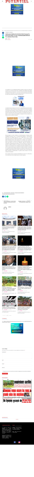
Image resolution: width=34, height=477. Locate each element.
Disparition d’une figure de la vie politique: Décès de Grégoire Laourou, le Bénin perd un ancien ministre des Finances (9, 268)
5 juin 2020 (9, 39)
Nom (3, 360)
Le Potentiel (20, 310)
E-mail (3, 363)
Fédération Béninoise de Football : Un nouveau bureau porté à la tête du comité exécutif (9, 227)
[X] (17, 442)
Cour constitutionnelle (7, 192)
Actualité (7, 32)
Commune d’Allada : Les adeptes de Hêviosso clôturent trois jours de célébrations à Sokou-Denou (24, 308)
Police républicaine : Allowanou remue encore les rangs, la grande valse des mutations (25, 288)
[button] (3, 391)
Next (7, 315)
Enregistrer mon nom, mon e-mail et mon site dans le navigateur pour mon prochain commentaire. (17, 371)
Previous (4, 315)
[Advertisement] (17, 21)
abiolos (9, 38)
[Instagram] (19, 442)
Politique (11, 32)
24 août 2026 (9, 291)
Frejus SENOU (5, 291)
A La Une (19, 245)
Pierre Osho (12, 192)
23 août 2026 (24, 310)
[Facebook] (15, 442)
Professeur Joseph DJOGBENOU (19, 192)
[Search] (31, 1)
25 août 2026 (23, 231)
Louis (4, 230)
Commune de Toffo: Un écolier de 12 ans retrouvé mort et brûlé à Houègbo (9, 308)
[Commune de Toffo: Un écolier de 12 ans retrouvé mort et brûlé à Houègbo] (9, 301)
